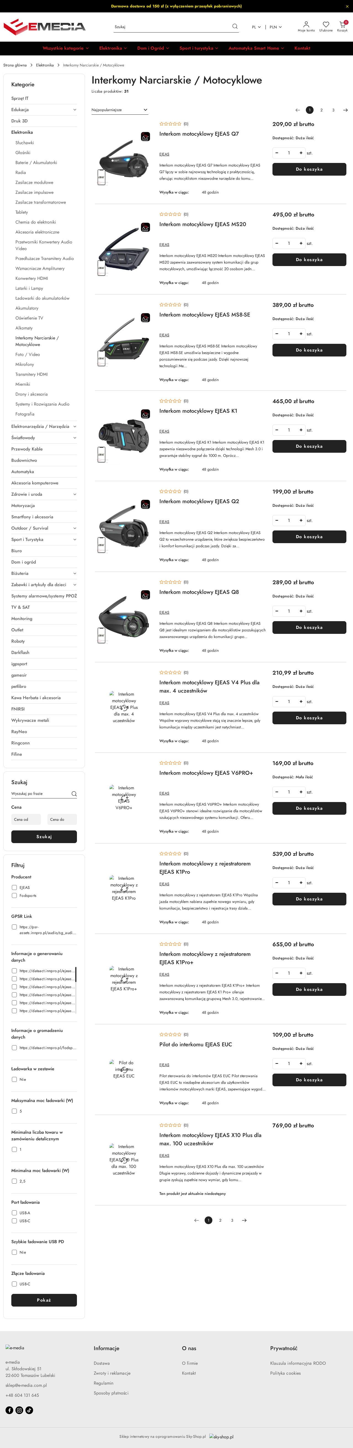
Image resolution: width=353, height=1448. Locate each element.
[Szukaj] (74, 794)
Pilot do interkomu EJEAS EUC (195, 1045)
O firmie (190, 1363)
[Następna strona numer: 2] (345, 110)
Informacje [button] (106, 1348)
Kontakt (189, 1373)
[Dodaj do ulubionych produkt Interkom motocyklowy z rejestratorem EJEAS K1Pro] (146, 856)
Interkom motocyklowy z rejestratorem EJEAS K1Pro (205, 868)
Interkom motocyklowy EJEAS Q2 (199, 501)
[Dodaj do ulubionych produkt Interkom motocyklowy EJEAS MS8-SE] (146, 307)
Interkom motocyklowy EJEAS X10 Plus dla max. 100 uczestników (210, 1139)
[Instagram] (19, 1410)
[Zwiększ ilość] (301, 153)
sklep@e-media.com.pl (26, 1385)
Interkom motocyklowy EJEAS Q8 (199, 592)
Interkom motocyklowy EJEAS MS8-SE (204, 315)
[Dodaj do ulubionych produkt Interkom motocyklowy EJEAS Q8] (146, 585)
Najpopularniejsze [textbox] (107, 109)
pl (254, 27)
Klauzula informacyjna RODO (298, 1363)
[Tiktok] (29, 1410)
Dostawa (102, 1363)
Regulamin (103, 1383)
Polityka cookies (285, 1373)
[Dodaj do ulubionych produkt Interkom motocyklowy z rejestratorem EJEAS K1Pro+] (146, 947)
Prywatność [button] (284, 1348)
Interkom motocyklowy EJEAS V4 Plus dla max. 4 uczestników (209, 687)
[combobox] (120, 110)
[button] (66, 48)
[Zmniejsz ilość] (277, 153)
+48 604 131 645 (22, 1395)
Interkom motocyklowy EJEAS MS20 (202, 224)
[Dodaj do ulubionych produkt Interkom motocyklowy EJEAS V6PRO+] (146, 765)
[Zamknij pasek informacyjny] (347, 6)
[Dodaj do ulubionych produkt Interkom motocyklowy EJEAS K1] (146, 403)
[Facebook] (9, 1410)
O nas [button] (189, 1348)
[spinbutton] (289, 153)
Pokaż (44, 1300)
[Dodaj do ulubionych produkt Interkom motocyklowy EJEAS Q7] (146, 126)
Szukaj (44, 836)
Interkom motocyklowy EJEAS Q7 (199, 134)
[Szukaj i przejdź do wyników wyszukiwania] (235, 27)
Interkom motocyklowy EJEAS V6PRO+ (206, 773)
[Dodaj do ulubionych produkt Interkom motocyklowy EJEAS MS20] (146, 217)
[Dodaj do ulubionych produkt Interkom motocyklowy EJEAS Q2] (146, 494)
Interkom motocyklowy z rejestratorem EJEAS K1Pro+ (205, 958)
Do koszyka (309, 169)
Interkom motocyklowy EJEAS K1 (198, 411)
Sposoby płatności (111, 1393)
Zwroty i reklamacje (112, 1373)
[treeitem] (44, 98)
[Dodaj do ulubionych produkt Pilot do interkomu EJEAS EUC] (146, 1037)
